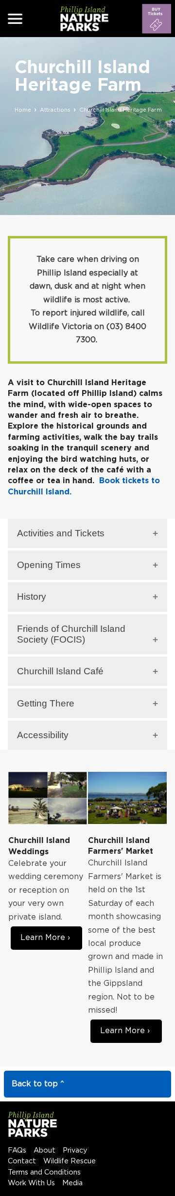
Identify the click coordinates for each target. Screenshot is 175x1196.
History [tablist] (31, 596)
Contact (22, 1161)
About (44, 1150)
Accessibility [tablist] (43, 735)
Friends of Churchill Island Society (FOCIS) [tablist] (71, 634)
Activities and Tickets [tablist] (61, 533)
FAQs (17, 1150)
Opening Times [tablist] (49, 565)
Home (23, 110)
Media (72, 1183)
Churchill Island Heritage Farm (120, 110)
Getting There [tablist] (45, 703)
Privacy (75, 1150)
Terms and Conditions (44, 1172)
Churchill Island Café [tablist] (60, 671)
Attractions (55, 110)
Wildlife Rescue (69, 1161)
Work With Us (31, 1183)
